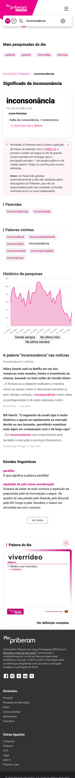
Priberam (8, 746)
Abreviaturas (10, 716)
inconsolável (15, 237)
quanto (26, 55)
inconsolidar (15, 244)
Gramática (8, 721)
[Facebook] (6, 678)
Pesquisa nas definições (16, 702)
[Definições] (63, 21)
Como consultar (12, 712)
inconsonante (16, 251)
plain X (6, 760)
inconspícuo (15, 258)
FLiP (5, 750)
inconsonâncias (17, 211)
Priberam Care (11, 764)
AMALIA (50, 149)
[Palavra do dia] (65, 543)
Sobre (6, 707)
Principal (7, 698)
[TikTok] (19, 678)
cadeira (10, 55)
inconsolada (42, 211)
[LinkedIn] (25, 678)
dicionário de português (19, 653)
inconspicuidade (42, 251)
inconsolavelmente (42, 237)
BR (13, 21)
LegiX (6, 755)
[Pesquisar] (21, 21)
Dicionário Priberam (16, 74)
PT (7, 21)
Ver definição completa (53, 623)
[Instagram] (12, 678)
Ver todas (37, 520)
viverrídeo (44, 55)
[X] (32, 678)
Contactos (8, 741)
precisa (62, 55)
